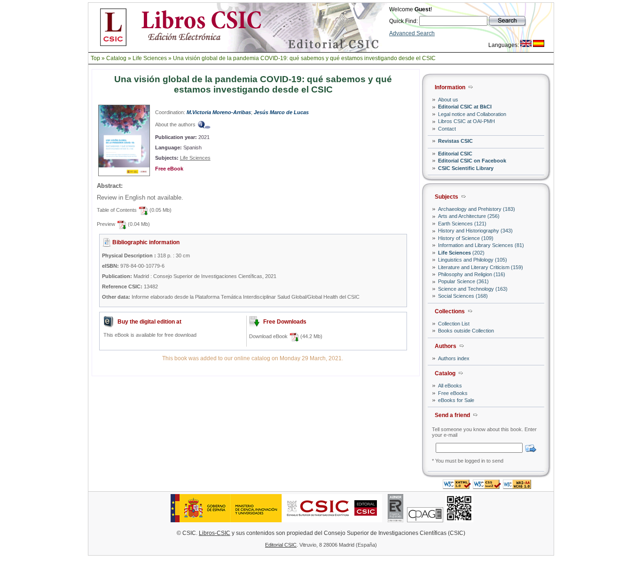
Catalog (116, 58)
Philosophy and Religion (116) (471, 274)
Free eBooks (453, 393)
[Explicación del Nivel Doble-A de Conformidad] (517, 486)
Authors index (454, 358)
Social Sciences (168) (463, 296)
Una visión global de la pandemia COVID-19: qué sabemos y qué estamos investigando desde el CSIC (304, 58)
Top (95, 58)
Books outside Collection (466, 330)
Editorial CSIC (455, 153)
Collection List (454, 323)
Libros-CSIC (214, 533)
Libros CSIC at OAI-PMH (466, 121)
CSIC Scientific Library (465, 168)
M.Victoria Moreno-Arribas (219, 112)
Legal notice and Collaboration (472, 114)
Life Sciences (150, 58)
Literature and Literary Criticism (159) (480, 267)
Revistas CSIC (455, 141)
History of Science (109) (465, 238)
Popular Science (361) (463, 281)
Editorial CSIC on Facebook (472, 160)
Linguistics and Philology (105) (472, 260)
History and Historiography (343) (475, 230)
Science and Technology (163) (473, 289)
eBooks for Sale (456, 400)
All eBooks (450, 385)
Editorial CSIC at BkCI (465, 106)
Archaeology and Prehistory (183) (476, 209)
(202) (461, 252)
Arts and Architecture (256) (469, 216)
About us (448, 99)
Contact (447, 129)
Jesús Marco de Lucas (281, 112)
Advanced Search (412, 33)
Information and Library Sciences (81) (481, 245)
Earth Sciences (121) (462, 223)
